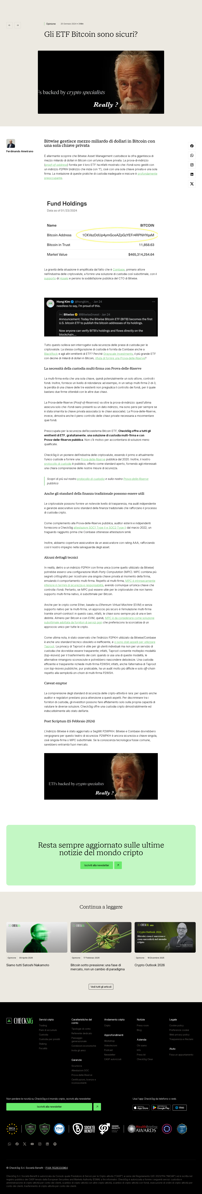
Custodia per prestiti (49, 1039)
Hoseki (63, 278)
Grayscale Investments (118, 353)
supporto (50, 278)
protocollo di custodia (57, 463)
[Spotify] (55, 1144)
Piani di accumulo (48, 1030)
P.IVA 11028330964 (56, 1167)
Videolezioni (110, 1045)
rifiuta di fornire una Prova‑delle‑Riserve (120, 358)
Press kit (141, 1054)
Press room (143, 1025)
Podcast (108, 1050)
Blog (139, 1030)
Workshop (109, 1041)
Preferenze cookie (179, 1030)
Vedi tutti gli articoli (101, 986)
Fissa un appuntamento (181, 1054)
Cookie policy (176, 1025)
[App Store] (141, 1108)
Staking (43, 1043)
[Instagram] (40, 1144)
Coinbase (119, 269)
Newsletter (109, 1054)
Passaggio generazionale (79, 1040)
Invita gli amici (78, 1050)
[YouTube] (32, 1144)
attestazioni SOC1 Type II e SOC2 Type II (100, 527)
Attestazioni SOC (80, 1070)
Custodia (43, 1034)
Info (139, 1050)
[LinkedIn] (47, 1144)
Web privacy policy (179, 1034)
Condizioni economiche (83, 1045)
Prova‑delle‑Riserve (93, 459)
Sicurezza (76, 1065)
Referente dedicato (81, 1033)
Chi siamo (142, 1045)
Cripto (107, 1025)
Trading (43, 1025)
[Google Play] (161, 1108)
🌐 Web (179, 1107)
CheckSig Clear (145, 1059)
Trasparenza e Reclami (181, 1039)
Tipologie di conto (81, 1028)
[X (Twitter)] (24, 1144)
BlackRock (51, 353)
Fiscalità (43, 1048)
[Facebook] (17, 1144)
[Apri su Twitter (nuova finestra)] (101, 229)
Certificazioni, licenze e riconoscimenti (83, 1081)
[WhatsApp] (9, 1144)
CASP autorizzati (112, 1059)
